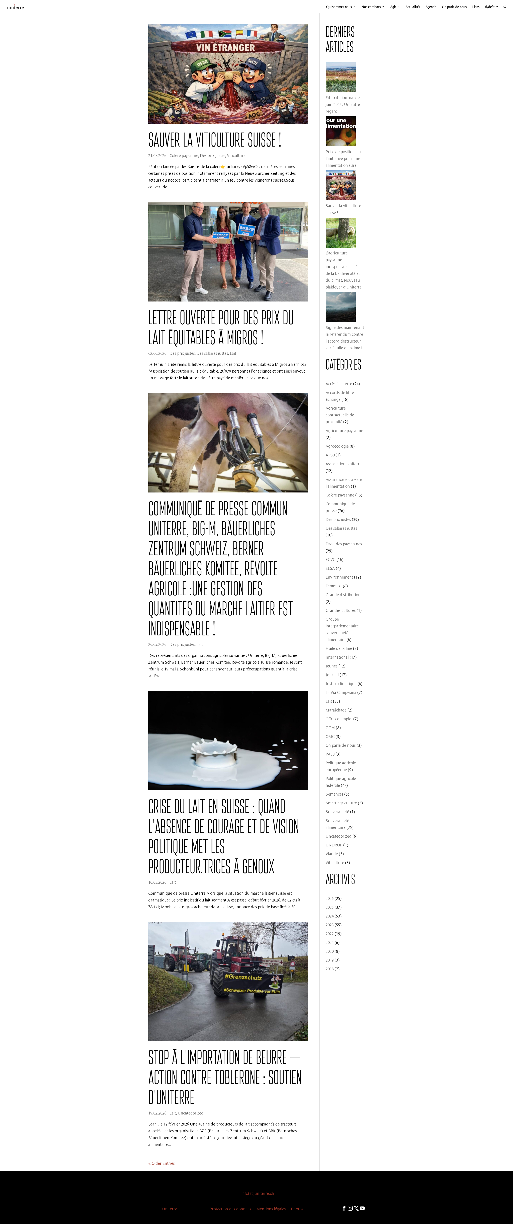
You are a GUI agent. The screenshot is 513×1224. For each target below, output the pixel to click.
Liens (476, 7)
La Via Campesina (341, 692)
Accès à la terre (339, 383)
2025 (330, 906)
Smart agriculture (341, 802)
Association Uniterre (344, 463)
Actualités (413, 7)
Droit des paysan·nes (344, 543)
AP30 (330, 454)
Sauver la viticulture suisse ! (214, 139)
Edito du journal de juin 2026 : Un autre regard (343, 104)
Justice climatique (341, 683)
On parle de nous (454, 7)
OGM (330, 727)
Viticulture (236, 155)
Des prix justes (212, 155)
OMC (330, 736)
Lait (233, 353)
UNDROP (334, 844)
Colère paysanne (184, 155)
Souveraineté (337, 811)
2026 (330, 898)
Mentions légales (271, 1208)
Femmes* (334, 585)
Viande (332, 853)
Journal (332, 674)
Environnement (339, 576)
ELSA (330, 568)
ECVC (330, 559)
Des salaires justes (212, 353)
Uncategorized (191, 1112)
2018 (330, 968)
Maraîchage (336, 709)
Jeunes (331, 665)
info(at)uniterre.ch (257, 1193)
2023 (330, 924)
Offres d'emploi (339, 718)
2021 (330, 942)
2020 (330, 951)
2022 (330, 933)
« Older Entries (161, 1163)
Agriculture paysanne (344, 430)
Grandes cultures (341, 610)
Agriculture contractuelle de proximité (340, 414)
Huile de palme (339, 648)
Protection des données (230, 1208)
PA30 (330, 753)
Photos (297, 1208)
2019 (330, 959)
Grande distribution (343, 594)
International (337, 656)
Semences (334, 793)
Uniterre (169, 1208)
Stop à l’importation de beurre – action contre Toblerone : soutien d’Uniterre (225, 1077)
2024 (330, 915)
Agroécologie (337, 445)
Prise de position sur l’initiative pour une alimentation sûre (343, 158)
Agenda (431, 7)
